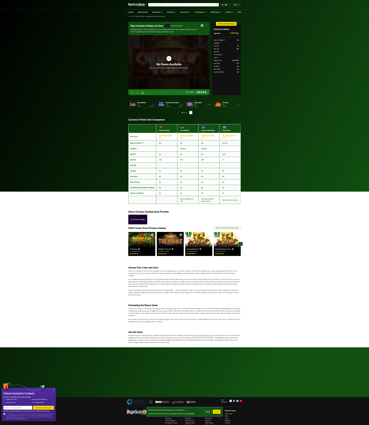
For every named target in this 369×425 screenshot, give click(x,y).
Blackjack (227, 420)
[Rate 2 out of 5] (199, 92)
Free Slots (142, 16)
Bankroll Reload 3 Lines (223, 249)
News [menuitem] (239, 12)
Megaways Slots (190, 423)
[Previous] (178, 112)
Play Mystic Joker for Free (230, 200)
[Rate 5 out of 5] (205, 92)
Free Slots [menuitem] (130, 12)
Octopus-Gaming (150, 16)
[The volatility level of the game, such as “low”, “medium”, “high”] (220, 43)
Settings (208, 412)
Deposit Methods (170, 420)
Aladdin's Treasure (164, 249)
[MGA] (191, 402)
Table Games (228, 414)
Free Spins (168, 418)
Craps (226, 418)
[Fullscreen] (206, 25)
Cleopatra (208, 420)
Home (136, 16)
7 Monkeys (133, 249)
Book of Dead (209, 423)
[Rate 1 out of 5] (197, 92)
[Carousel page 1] (182, 112)
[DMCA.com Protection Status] (162, 402)
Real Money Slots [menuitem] (143, 12)
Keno (226, 416)
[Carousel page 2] (184, 112)
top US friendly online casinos (203, 335)
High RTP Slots (189, 420)
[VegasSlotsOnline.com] (137, 4)
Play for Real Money (228, 24)
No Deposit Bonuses (171, 423)
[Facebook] (234, 400)
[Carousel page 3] (186, 112)
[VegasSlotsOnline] (141, 412)
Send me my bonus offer (43, 408)
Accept (217, 412)
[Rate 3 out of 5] (201, 92)
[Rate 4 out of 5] (203, 92)
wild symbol (169, 290)
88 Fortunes (208, 418)
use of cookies (190, 413)
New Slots (188, 418)
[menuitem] (157, 12)
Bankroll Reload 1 (193, 249)
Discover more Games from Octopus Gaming (227, 228)
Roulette (227, 423)
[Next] (190, 112)
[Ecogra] (177, 402)
